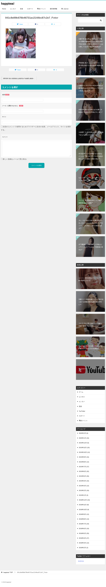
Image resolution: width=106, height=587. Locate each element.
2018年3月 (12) (84, 543)
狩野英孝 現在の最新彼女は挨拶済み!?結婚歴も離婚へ (18, 78)
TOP (8, 572)
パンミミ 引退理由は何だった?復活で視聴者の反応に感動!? (91, 202)
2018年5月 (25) (84, 533)
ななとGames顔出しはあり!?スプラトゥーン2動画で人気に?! (91, 179)
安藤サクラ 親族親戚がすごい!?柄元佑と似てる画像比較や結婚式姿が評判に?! (91, 301)
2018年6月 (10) (84, 528)
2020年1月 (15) (84, 438)
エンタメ (13, 9)
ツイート (81, 561)
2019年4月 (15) (84, 481)
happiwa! (7, 3)
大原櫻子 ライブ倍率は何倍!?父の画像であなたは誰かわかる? (91, 133)
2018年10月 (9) (84, 509)
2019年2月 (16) (84, 490)
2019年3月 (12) (84, 486)
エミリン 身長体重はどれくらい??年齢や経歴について (90, 279)
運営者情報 (53, 9)
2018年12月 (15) (84, 500)
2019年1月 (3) (83, 495)
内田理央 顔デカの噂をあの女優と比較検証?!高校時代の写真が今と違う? (90, 111)
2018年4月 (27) (84, 538)
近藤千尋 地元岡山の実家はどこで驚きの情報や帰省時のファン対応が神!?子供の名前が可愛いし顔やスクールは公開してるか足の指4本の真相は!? (91, 43)
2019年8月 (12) (84, 462)
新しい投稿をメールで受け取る (15, 159)
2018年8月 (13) (84, 519)
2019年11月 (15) (84, 447)
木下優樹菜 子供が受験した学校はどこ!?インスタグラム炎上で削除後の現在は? (91, 247)
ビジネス (82, 397)
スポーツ (30, 9)
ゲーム (81, 392)
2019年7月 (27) (84, 466)
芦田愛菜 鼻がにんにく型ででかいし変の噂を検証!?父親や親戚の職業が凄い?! (91, 65)
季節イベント (41, 9)
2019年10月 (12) (84, 452)
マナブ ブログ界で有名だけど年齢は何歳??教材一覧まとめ (90, 324)
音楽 (21, 9)
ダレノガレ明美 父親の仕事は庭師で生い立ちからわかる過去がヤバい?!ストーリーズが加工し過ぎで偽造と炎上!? (91, 224)
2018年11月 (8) (84, 505)
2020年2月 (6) (83, 433)
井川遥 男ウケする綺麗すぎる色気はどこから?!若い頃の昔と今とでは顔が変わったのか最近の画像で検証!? (91, 156)
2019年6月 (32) (84, 471)
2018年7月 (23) (84, 524)
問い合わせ (65, 9)
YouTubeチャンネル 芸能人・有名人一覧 (90, 370)
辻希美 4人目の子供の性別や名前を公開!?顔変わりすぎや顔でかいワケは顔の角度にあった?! (91, 88)
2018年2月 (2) (83, 547)
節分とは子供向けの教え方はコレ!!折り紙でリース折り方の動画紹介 (91, 347)
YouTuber (82, 411)
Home (4, 9)
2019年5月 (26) (84, 476)
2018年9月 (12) (84, 514)
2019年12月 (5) (84, 443)
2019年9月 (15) (84, 457)
